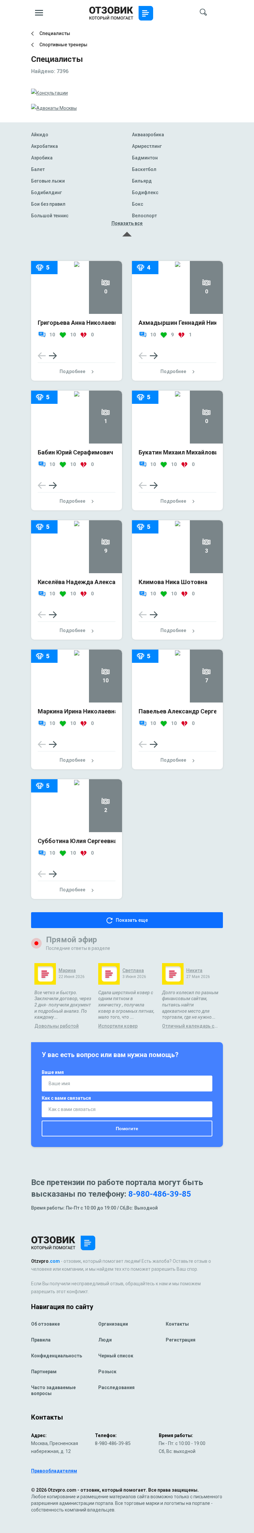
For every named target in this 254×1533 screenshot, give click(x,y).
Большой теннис (49, 215)
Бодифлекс (145, 192)
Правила (41, 1339)
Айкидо (39, 134)
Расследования (116, 1387)
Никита (194, 970)
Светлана (133, 970)
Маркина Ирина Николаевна (78, 711)
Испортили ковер (118, 1026)
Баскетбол (144, 169)
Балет (38, 169)
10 (51, 335)
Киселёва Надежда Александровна (89, 581)
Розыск (107, 1371)
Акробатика (44, 146)
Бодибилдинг (46, 192)
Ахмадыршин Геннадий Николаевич (190, 322)
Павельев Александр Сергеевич (184, 711)
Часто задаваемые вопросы (53, 1390)
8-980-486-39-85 (159, 1194)
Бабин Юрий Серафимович (75, 452)
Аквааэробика (148, 134)
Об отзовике (45, 1324)
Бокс (137, 204)
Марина (67, 970)
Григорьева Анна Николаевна (79, 322)
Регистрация (180, 1339)
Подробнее (72, 371)
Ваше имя (53, 1072)
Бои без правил (48, 204)
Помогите (127, 1128)
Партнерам (44, 1371)
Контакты (177, 1324)
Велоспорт (144, 215)
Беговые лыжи (48, 181)
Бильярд (142, 181)
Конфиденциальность (56, 1355)
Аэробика (42, 157)
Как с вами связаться (66, 1098)
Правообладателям (54, 1470)
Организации (113, 1324)
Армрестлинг (147, 146)
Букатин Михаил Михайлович (180, 452)
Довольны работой (56, 1026)
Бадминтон (145, 157)
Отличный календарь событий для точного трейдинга (190, 1026)
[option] (76, 331)
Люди (105, 1339)
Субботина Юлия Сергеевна (77, 840)
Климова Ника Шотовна (173, 581)
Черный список (115, 1355)
